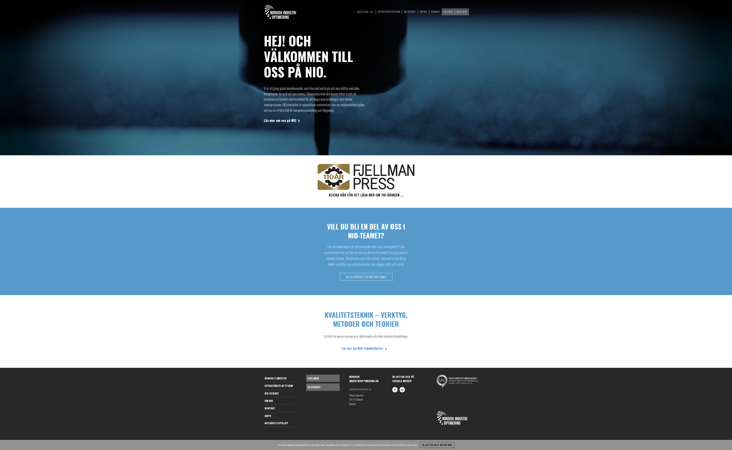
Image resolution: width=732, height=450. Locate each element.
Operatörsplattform (279, 386)
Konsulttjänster (276, 378)
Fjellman (313, 378)
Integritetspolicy (276, 423)
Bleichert (314, 387)
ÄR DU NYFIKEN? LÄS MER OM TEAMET (366, 277)
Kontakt (270, 408)
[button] (365, 12)
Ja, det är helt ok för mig (437, 445)
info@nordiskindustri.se (360, 389)
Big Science (272, 393)
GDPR (268, 416)
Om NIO (269, 401)
